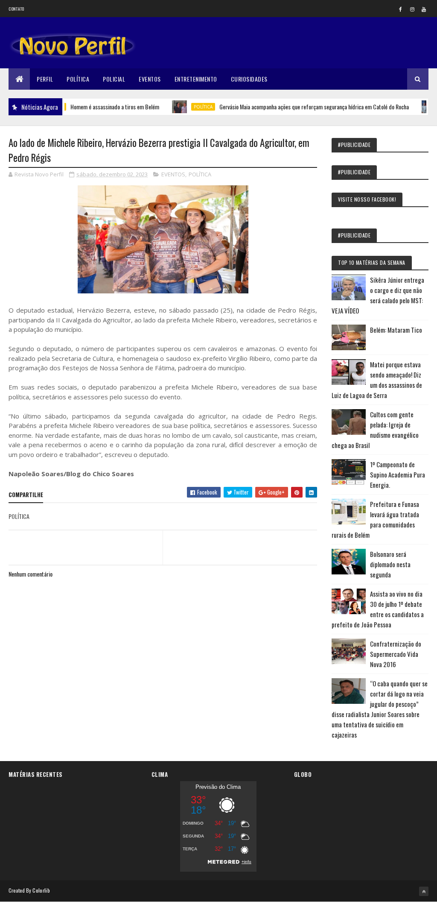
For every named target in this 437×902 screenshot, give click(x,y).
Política (78, 78)
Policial (114, 78)
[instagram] (412, 9)
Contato (16, 9)
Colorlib (41, 890)
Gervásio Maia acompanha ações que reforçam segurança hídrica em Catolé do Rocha (298, 106)
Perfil (45, 78)
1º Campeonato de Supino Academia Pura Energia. (397, 474)
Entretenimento (196, 78)
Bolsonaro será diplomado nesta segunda (390, 564)
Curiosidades (249, 78)
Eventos (150, 78)
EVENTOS (173, 174)
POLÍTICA (187, 107)
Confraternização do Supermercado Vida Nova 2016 (395, 654)
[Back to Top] (423, 891)
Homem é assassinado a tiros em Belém (99, 106)
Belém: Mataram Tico (396, 329)
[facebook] (400, 9)
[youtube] (423, 9)
